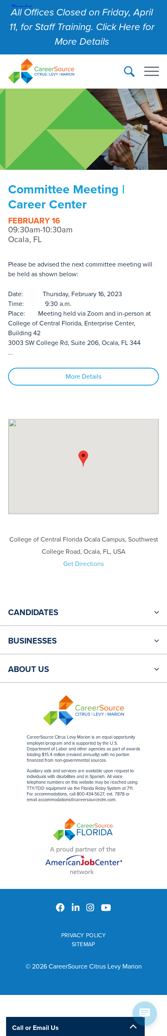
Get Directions (83, 564)
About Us (28, 669)
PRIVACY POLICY (83, 935)
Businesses (32, 641)
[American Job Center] (83, 860)
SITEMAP (83, 944)
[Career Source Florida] (83, 830)
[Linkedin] (75, 908)
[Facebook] (60, 908)
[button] (83, 458)
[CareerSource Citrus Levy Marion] (41, 72)
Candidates (33, 613)
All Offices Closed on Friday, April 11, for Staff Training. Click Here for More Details (81, 27)
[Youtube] (106, 908)
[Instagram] (90, 908)
